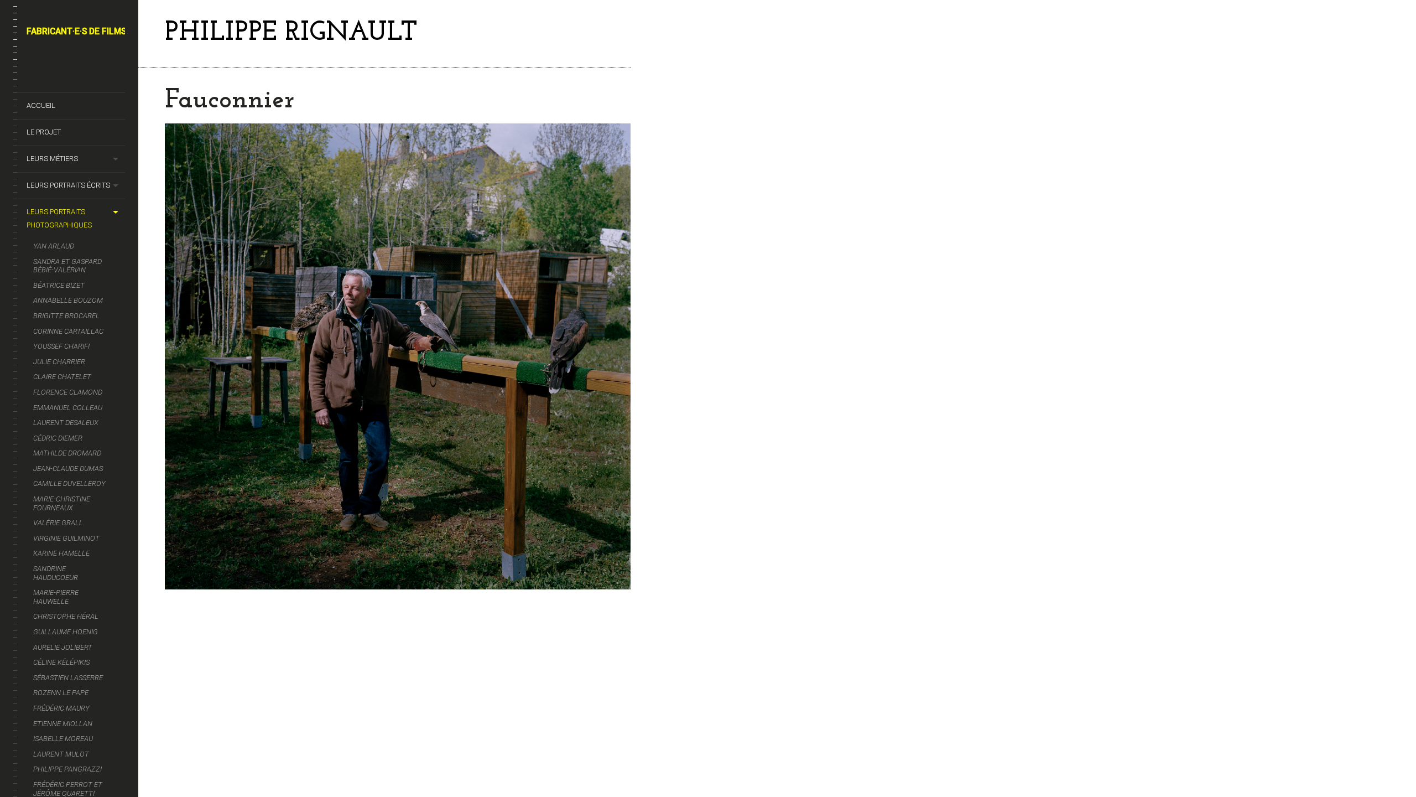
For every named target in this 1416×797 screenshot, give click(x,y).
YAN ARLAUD (53, 246)
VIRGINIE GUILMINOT (66, 538)
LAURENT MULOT (61, 754)
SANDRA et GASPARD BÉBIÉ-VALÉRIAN (67, 266)
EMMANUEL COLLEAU (67, 407)
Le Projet (44, 132)
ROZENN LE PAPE (60, 693)
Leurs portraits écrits (68, 185)
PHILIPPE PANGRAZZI (67, 769)
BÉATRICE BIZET (59, 285)
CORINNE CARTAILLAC (68, 331)
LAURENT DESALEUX (65, 422)
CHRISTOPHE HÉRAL (65, 616)
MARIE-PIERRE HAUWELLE (56, 596)
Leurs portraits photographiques (59, 218)
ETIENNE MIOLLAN (62, 724)
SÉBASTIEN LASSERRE (68, 678)
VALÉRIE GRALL (58, 523)
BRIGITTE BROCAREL (66, 316)
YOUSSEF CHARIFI (61, 346)
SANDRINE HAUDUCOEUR (55, 573)
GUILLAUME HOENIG (65, 632)
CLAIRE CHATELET (62, 376)
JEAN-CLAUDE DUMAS (68, 468)
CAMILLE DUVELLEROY (69, 483)
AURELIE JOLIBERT (62, 647)
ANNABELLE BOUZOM (68, 300)
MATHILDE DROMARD (67, 453)
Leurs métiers (52, 158)
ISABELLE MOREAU (63, 738)
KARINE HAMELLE (61, 553)
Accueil (41, 105)
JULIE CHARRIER (59, 362)
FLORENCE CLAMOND (67, 392)
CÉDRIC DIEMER (57, 438)
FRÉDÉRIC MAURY (61, 708)
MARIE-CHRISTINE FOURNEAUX (61, 503)
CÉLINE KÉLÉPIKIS (61, 662)
